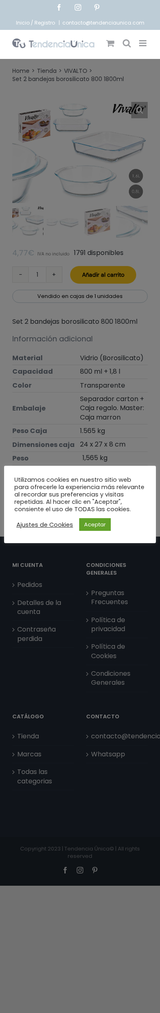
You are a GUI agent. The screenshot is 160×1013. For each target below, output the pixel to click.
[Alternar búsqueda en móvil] (127, 43)
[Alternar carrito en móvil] (110, 43)
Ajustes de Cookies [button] (44, 524)
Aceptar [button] (95, 524)
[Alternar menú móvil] (143, 43)
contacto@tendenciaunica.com (103, 22)
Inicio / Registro (36, 22)
